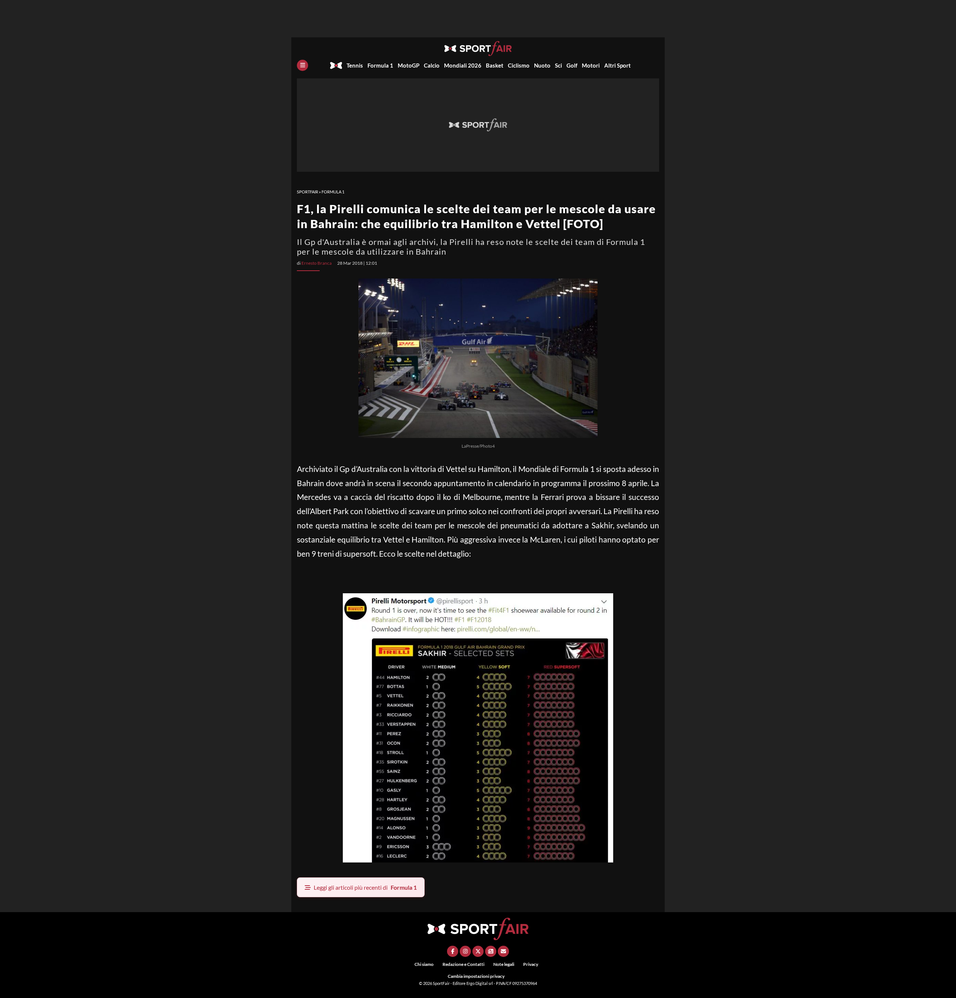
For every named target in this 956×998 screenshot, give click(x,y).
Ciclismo (519, 65)
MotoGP (408, 65)
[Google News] (490, 951)
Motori (591, 65)
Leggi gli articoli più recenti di (365, 887)
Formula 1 (380, 65)
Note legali (503, 964)
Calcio (432, 65)
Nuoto (542, 65)
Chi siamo (424, 964)
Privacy (530, 964)
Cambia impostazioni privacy (476, 976)
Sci (558, 65)
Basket (494, 65)
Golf (572, 65)
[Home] (336, 65)
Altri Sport (617, 65)
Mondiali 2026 (462, 65)
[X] (478, 951)
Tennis (355, 65)
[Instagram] (465, 951)
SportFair (307, 191)
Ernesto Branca (316, 263)
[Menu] (302, 65)
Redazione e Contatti (463, 964)
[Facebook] (452, 951)
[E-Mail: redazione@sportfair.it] (503, 951)
